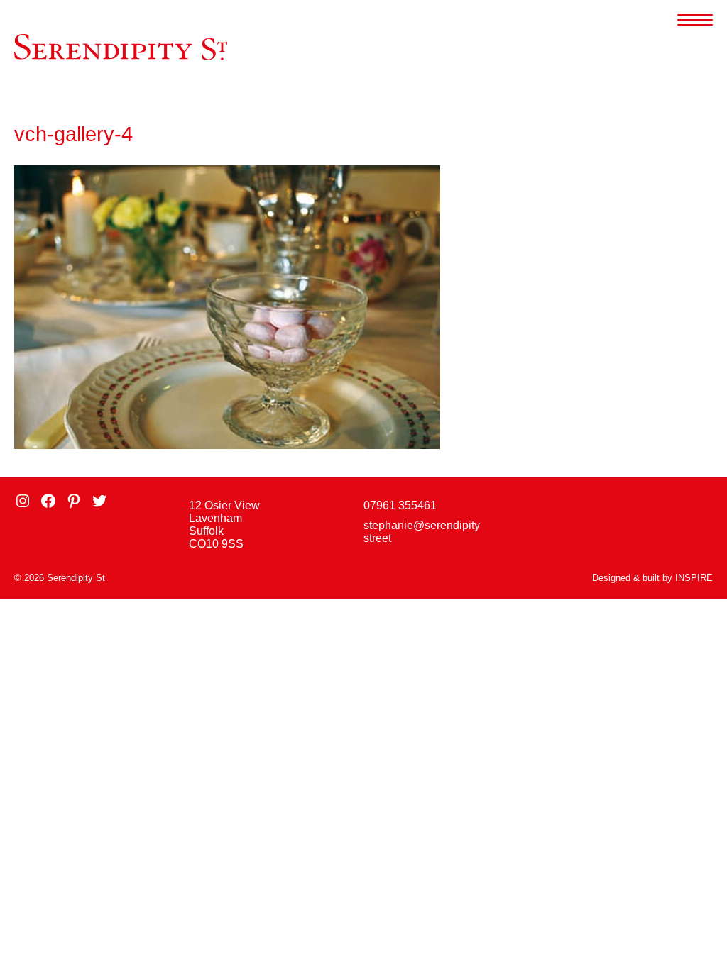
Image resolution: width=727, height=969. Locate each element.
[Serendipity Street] (120, 47)
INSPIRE (694, 577)
